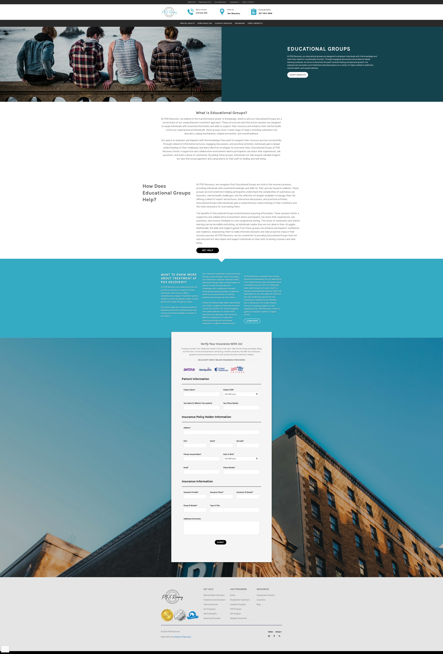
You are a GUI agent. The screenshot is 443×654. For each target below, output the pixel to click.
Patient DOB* (228, 390)
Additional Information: (192, 519)
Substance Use (204, 23)
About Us (192, 2)
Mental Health (187, 23)
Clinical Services (223, 23)
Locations (234, 2)
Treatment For (204, 2)
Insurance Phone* (216, 492)
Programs (240, 23)
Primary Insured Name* (192, 454)
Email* (186, 468)
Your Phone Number (230, 403)
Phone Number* (229, 468)
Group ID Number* (190, 506)
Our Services (220, 2)
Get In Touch (248, 2)
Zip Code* (240, 441)
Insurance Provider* (191, 492)
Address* (187, 428)
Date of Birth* (228, 454)
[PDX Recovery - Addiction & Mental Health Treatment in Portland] (172, 12)
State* (212, 441)
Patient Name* (189, 390)
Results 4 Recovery (183, 637)
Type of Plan (215, 506)
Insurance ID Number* (244, 492)
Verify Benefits (255, 23)
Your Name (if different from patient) (198, 403)
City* (185, 441)
